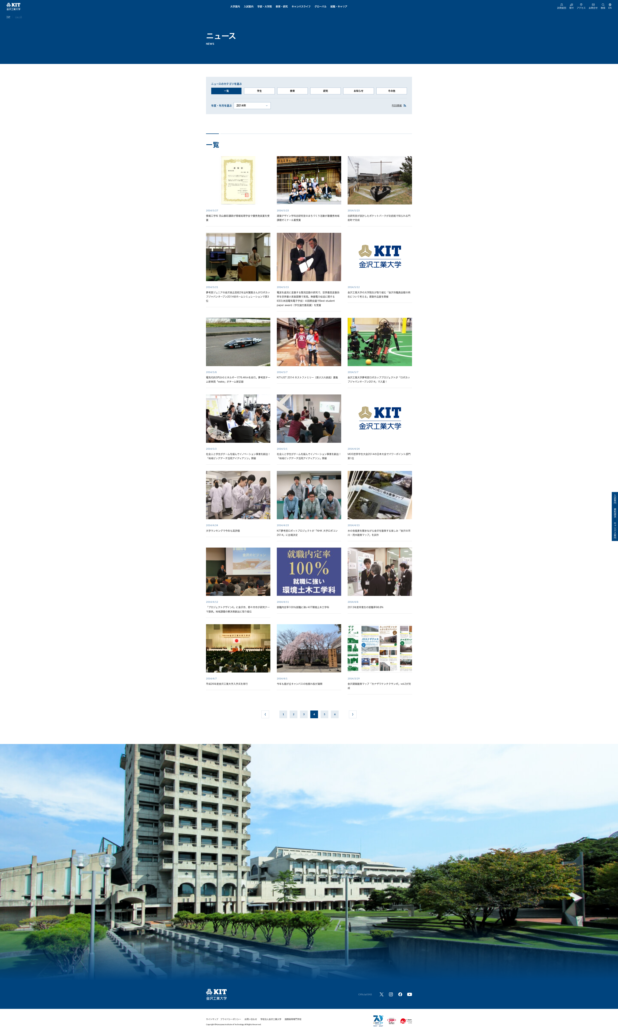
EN (610, 8)
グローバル (320, 6)
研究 (325, 91)
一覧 (226, 91)
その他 (391, 91)
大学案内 (235, 6)
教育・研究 (282, 6)
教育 (292, 91)
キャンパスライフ (301, 6)
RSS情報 (397, 105)
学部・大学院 (264, 6)
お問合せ (593, 8)
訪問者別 (561, 8)
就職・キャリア (338, 6)
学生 (259, 91)
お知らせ (358, 91)
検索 (603, 8)
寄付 (571, 8)
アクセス (581, 8)
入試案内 (248, 6)
